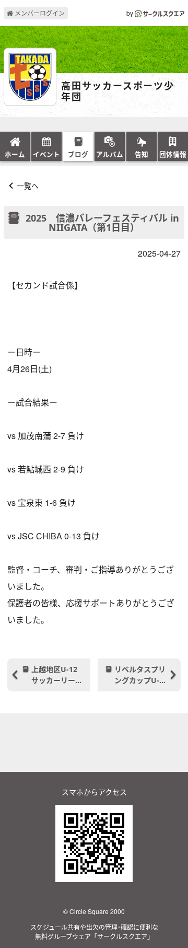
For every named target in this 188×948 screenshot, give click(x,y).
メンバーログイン (39, 12)
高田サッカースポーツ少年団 (117, 91)
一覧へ (28, 185)
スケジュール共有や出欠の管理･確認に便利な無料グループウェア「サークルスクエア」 (94, 931)
